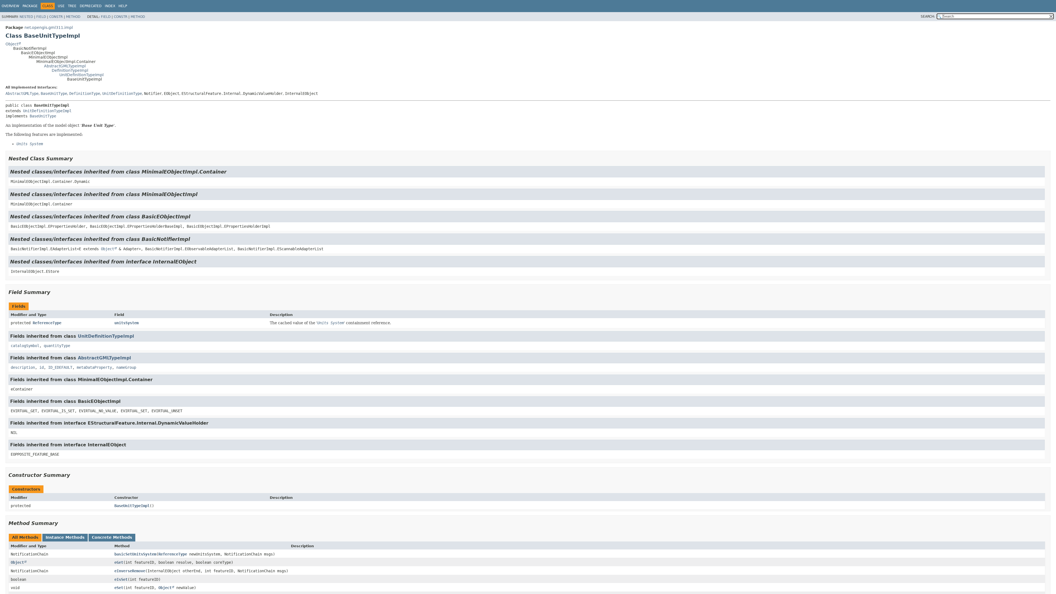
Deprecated (90, 6)
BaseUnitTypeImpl (132, 506)
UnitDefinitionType (122, 93)
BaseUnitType (54, 93)
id (41, 367)
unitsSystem (126, 323)
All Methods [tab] (25, 537)
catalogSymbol (25, 345)
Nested (26, 17)
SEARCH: (928, 16)
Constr (56, 17)
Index (110, 6)
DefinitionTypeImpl (70, 70)
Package (30, 6)
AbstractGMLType (22, 93)
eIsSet (121, 579)
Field (41, 17)
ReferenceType (47, 323)
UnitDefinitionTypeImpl (81, 75)
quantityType (57, 345)
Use (61, 6)
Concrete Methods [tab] (112, 537)
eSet (118, 587)
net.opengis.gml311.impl (48, 27)
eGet (118, 562)
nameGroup (126, 367)
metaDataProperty (94, 367)
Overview (10, 6)
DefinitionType (84, 93)
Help (123, 6)
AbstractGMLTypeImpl (65, 66)
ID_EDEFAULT (60, 367)
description (23, 367)
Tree (72, 6)
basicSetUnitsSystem (135, 554)
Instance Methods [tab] (65, 537)
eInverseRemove (129, 571)
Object (12, 44)
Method (73, 17)
